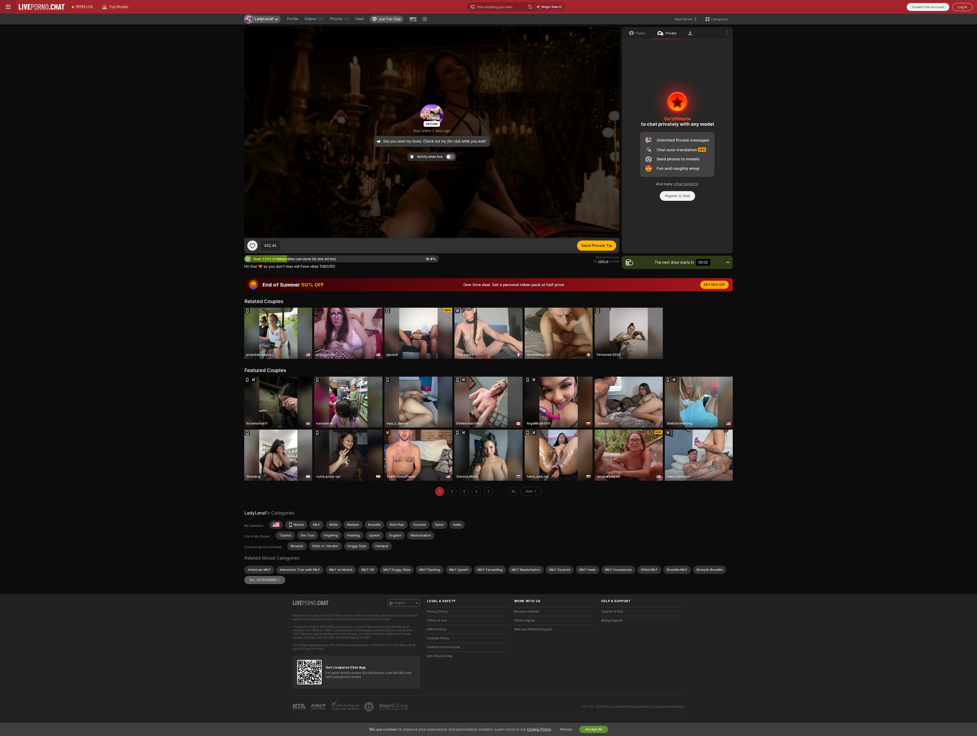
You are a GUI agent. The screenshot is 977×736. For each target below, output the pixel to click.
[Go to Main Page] (41, 7)
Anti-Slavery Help (440, 656)
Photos (339, 19)
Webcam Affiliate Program (533, 629)
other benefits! (686, 184)
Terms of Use (437, 620)
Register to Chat (677, 196)
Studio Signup (524, 620)
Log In (962, 7)
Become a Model (526, 611)
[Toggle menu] (8, 7)
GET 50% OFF (714, 285)
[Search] (530, 6)
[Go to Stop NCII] (394, 707)
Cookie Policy (539, 729)
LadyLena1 (255, 513)
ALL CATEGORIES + (265, 580)
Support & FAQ (612, 611)
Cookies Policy (438, 638)
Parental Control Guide (443, 647)
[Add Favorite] (252, 245)
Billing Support (612, 620)
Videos (314, 19)
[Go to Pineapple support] (369, 707)
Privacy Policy (437, 611)
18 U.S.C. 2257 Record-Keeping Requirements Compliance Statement (633, 707)
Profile (292, 19)
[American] (276, 525)
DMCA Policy (436, 629)
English (399, 603)
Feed (359, 19)
